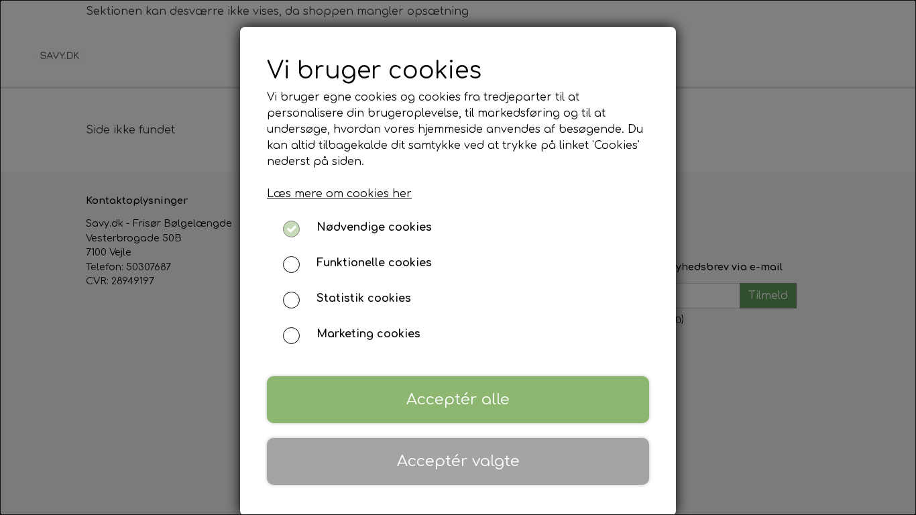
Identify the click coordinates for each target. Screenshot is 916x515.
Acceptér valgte (458, 461)
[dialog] (458, 257)
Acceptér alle (458, 399)
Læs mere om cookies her (339, 194)
